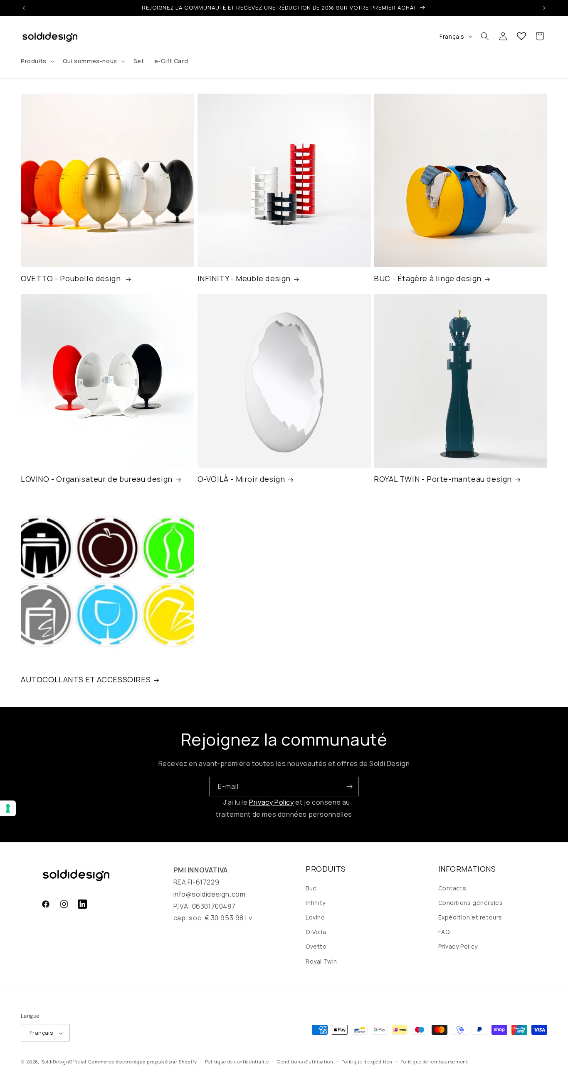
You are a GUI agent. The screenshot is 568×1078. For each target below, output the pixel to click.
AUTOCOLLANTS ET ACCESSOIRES (86, 680)
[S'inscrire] (349, 786)
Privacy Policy (271, 802)
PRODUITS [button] (326, 869)
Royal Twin (321, 961)
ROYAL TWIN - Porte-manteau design (443, 479)
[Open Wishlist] (521, 36)
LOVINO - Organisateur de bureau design (97, 479)
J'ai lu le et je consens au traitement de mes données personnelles (284, 808)
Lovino (315, 917)
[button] (37, 61)
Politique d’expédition (367, 1061)
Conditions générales (470, 902)
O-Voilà (316, 932)
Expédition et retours (470, 917)
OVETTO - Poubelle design (72, 279)
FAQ (444, 932)
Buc (311, 888)
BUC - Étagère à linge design (428, 279)
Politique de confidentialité (237, 1061)
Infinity (316, 902)
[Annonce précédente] (24, 8)
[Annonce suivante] (544, 8)
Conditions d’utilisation (305, 1061)
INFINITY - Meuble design (244, 279)
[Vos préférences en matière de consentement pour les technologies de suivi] (8, 808)
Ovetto (316, 946)
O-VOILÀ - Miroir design (241, 479)
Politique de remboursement (434, 1061)
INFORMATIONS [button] (467, 869)
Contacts (452, 888)
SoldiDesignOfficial (63, 1062)
